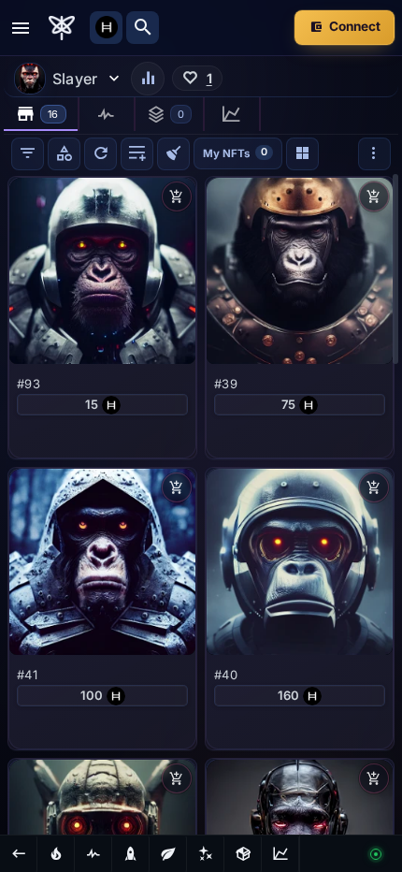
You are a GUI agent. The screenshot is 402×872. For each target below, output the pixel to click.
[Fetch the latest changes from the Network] (100, 154)
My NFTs (235, 152)
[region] (201, 503)
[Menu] (20, 28)
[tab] (41, 114)
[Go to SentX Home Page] (61, 28)
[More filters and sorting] (374, 154)
